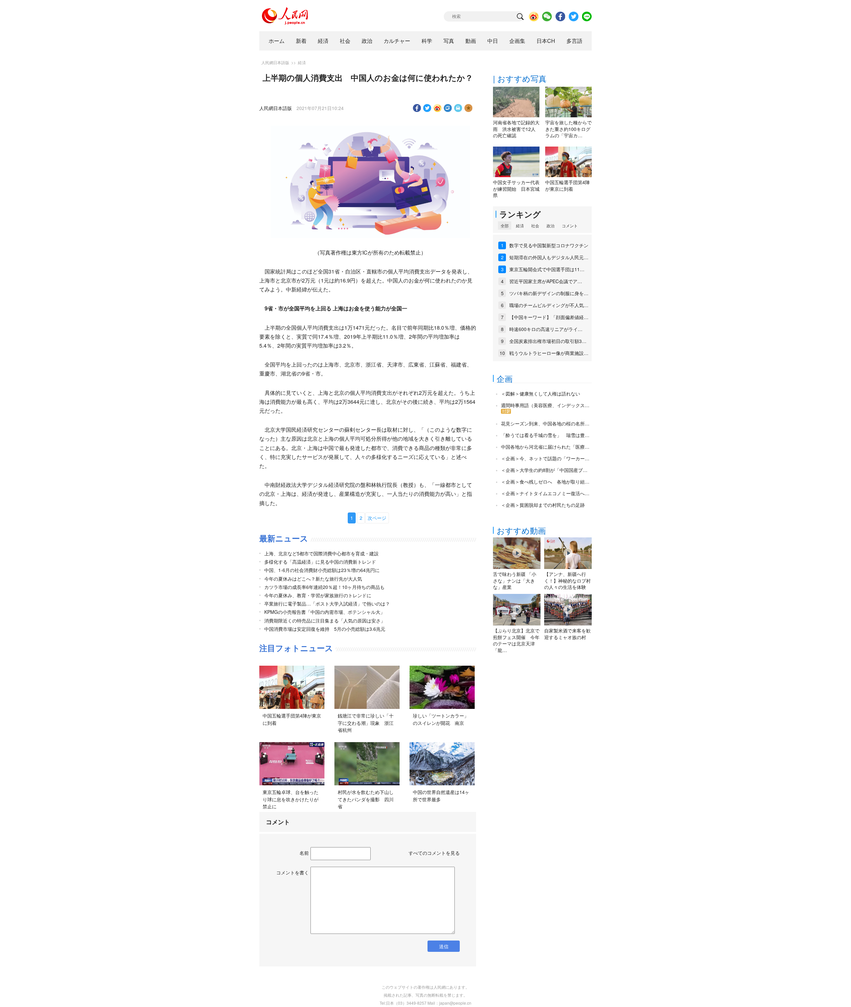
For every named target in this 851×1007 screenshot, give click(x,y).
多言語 (574, 41)
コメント (570, 225)
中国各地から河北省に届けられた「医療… (545, 446)
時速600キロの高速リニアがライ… (545, 329)
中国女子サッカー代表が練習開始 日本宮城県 (516, 188)
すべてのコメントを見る (434, 852)
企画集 (517, 41)
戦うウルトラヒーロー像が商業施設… (548, 353)
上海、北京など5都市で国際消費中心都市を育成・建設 (321, 553)
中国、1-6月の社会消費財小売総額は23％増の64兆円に (322, 570)
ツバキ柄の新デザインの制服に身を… (548, 293)
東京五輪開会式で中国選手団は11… (546, 269)
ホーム (277, 41)
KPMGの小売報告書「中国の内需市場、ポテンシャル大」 (324, 612)
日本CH (546, 41)
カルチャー (397, 41)
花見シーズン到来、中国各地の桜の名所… (545, 423)
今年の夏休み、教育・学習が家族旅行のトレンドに (317, 595)
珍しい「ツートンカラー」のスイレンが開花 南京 (441, 719)
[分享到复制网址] (448, 108)
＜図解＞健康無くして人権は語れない (540, 393)
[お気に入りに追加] (468, 108)
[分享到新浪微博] (437, 108)
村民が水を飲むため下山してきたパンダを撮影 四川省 (366, 799)
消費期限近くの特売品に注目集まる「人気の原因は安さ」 (324, 620)
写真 (448, 41)
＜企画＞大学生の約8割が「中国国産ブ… (544, 470)
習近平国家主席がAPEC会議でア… (545, 281)
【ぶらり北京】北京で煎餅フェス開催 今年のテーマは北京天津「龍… (516, 640)
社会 (345, 41)
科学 (427, 41)
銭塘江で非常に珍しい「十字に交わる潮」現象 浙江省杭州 (366, 722)
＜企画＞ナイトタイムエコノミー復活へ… (545, 493)
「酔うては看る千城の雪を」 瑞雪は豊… (545, 435)
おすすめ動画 (521, 530)
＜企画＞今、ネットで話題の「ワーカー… (545, 458)
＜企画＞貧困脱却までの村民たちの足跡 (543, 505)
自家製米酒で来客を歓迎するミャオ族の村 (567, 633)
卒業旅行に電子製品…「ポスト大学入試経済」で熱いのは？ (327, 603)
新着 (301, 41)
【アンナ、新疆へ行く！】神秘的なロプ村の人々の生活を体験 (567, 580)
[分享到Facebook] (417, 108)
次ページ (377, 517)
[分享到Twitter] (427, 108)
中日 (492, 41)
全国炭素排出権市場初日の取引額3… (547, 341)
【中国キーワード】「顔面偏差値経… (548, 317)
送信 (443, 946)
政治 (367, 41)
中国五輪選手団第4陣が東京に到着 (567, 185)
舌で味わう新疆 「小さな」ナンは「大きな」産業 (514, 580)
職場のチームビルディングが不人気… (548, 305)
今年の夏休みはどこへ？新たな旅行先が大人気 (313, 578)
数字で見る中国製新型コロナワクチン (548, 245)
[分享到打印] (458, 108)
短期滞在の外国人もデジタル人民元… (548, 257)
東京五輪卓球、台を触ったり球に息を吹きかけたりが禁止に (290, 799)
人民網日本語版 (275, 62)
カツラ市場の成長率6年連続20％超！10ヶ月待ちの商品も (324, 587)
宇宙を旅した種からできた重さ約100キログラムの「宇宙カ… (568, 129)
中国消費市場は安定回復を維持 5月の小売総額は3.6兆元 (324, 628)
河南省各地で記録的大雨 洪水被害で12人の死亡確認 (516, 129)
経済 (323, 41)
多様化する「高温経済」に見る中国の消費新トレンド (320, 561)
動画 (470, 41)
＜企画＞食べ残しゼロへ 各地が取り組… (545, 481)
